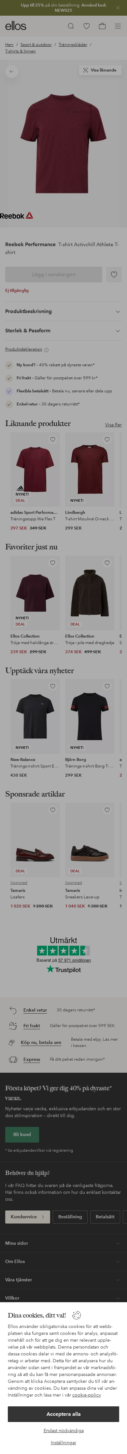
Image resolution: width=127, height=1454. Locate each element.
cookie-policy (86, 1395)
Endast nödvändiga (64, 1430)
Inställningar (63, 1443)
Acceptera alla (64, 1414)
